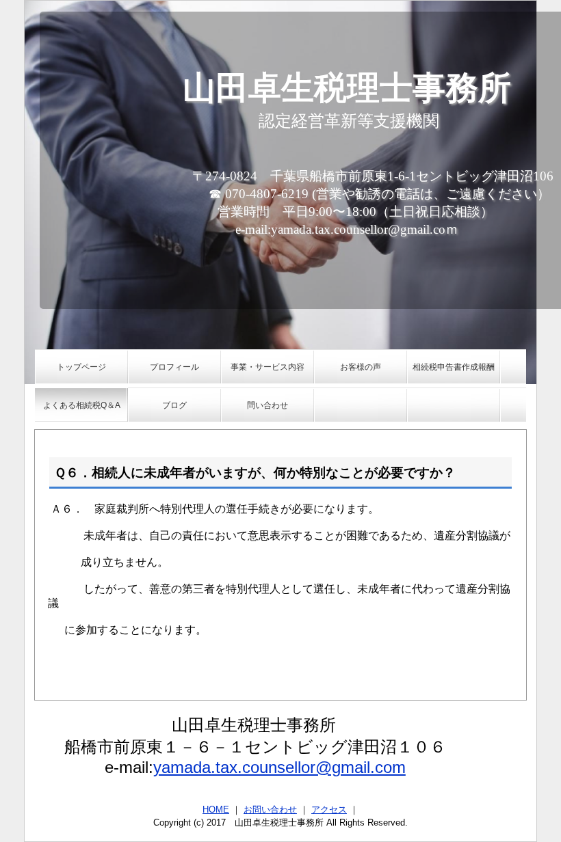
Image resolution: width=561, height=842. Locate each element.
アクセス (329, 809)
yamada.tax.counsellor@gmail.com (279, 767)
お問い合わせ (270, 809)
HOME (216, 809)
